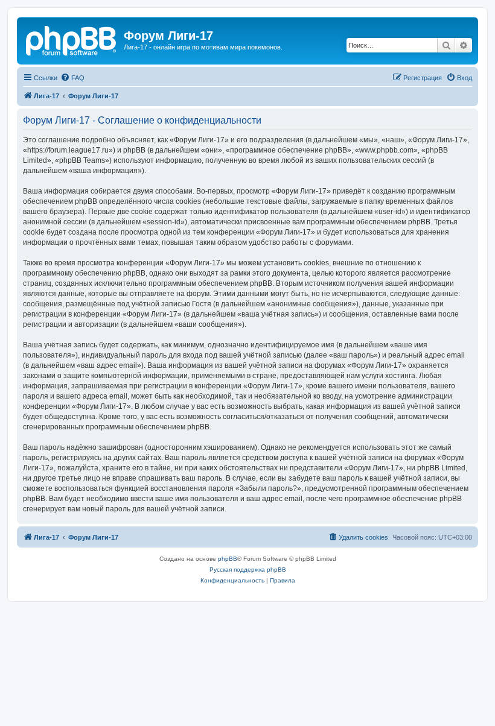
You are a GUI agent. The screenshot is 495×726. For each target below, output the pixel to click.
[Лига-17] (72, 39)
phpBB (227, 558)
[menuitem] (72, 78)
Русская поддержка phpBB (247, 569)
